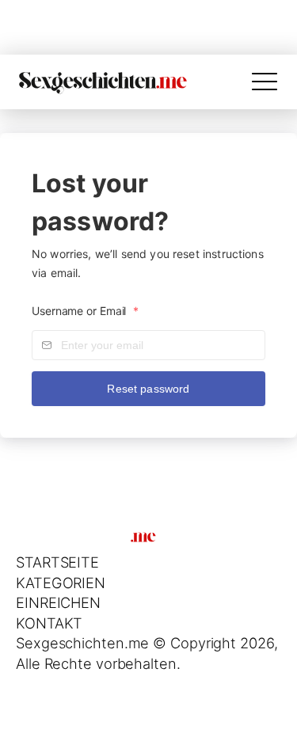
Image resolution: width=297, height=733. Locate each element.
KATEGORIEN (60, 582)
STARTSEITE (57, 562)
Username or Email (85, 310)
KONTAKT (49, 623)
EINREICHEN (58, 602)
